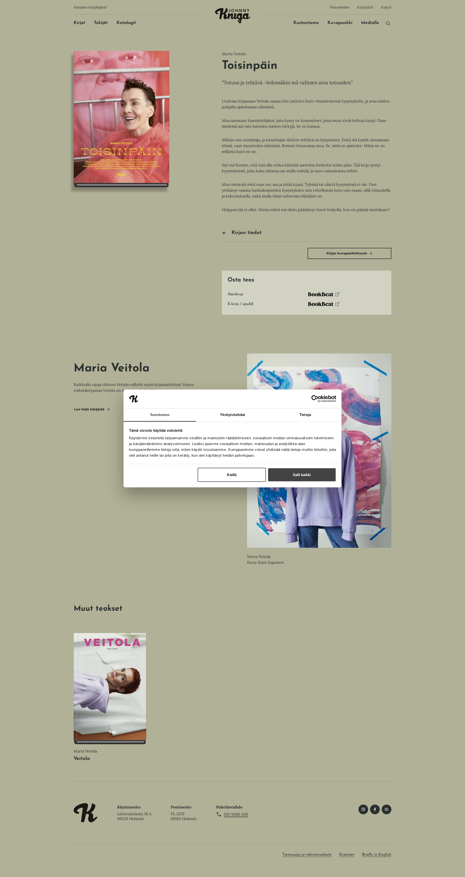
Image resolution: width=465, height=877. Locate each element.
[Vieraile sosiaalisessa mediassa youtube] (386, 809)
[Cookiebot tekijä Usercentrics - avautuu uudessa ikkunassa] (315, 398)
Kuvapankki (339, 23)
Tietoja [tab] (305, 415)
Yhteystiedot (339, 7)
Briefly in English (376, 855)
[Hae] (388, 23)
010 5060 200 (236, 814)
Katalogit (126, 23)
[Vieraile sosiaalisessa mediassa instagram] (363, 809)
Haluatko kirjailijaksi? (90, 7)
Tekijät (101, 23)
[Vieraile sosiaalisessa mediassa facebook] (375, 809)
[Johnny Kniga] (232, 15)
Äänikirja (235, 295)
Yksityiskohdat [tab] (232, 415)
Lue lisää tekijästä (89, 410)
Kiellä (231, 475)
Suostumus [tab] (160, 415)
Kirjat (79, 23)
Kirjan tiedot (247, 232)
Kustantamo (306, 23)
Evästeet (346, 855)
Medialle (370, 23)
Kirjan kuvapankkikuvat (346, 253)
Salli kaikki (302, 475)
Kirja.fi (386, 7)
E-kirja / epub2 (240, 305)
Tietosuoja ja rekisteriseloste (307, 855)
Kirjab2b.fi (365, 7)
